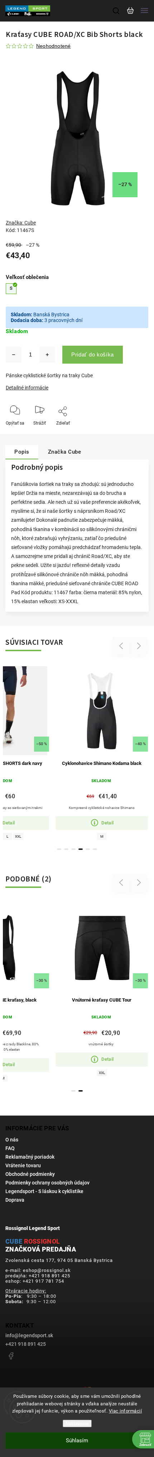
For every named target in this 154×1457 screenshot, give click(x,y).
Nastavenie (77, 1423)
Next (139, 646)
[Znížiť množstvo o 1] (13, 355)
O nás (11, 1140)
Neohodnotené (53, 45)
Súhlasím (77, 1440)
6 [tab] (95, 849)
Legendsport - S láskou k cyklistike (44, 1191)
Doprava (14, 1200)
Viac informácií (125, 1411)
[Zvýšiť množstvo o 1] (47, 355)
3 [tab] (73, 849)
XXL (18, 836)
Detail (107, 823)
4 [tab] (80, 849)
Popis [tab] (21, 452)
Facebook (10, 1355)
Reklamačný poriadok (29, 1157)
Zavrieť (130, 432)
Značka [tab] (64, 452)
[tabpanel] (101, 751)
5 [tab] (88, 849)
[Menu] (144, 11)
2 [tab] (66, 849)
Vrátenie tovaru (23, 1165)
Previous (122, 646)
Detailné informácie (27, 388)
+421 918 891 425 (25, 1344)
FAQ (10, 1148)
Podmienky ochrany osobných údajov (47, 1183)
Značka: (21, 223)
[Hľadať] (116, 11)
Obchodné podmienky (30, 1174)
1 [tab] (59, 849)
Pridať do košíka (92, 354)
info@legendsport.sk (29, 1335)
